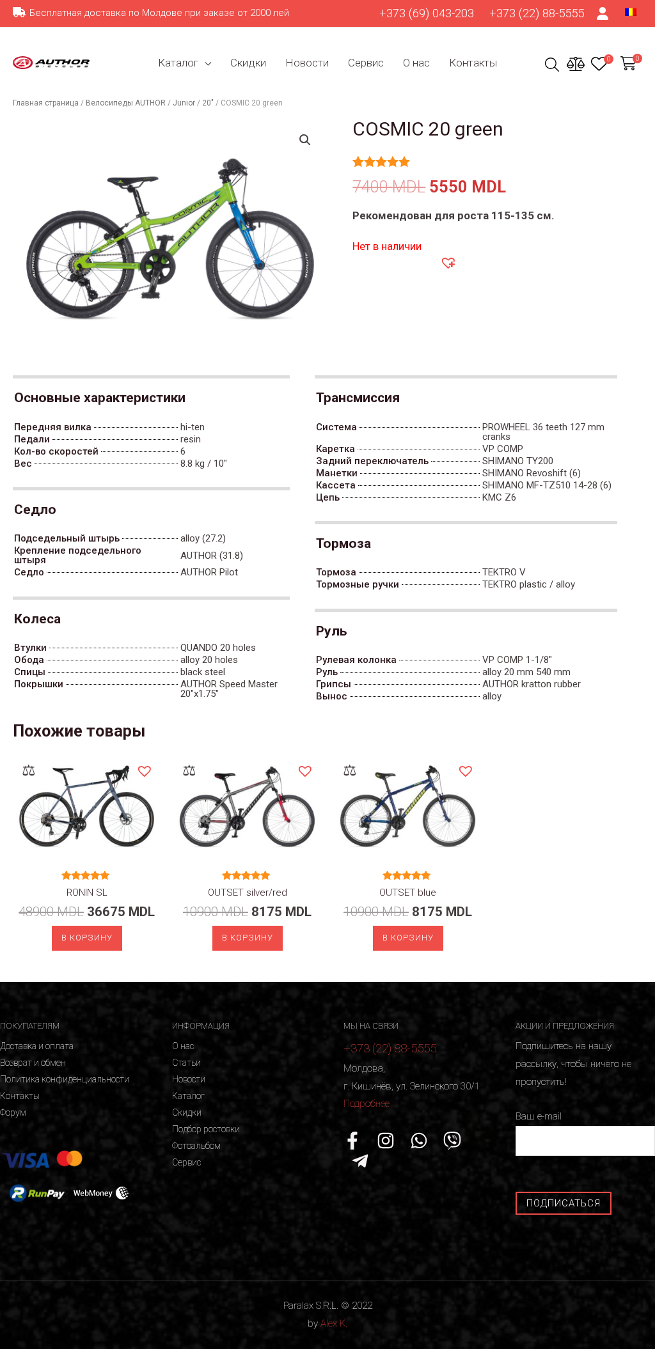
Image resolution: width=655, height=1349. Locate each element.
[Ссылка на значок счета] (603, 13)
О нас (416, 62)
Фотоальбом (196, 1146)
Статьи (186, 1062)
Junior (184, 102)
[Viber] (452, 1141)
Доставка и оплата (37, 1046)
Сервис (366, 62)
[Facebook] (352, 1141)
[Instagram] (386, 1141)
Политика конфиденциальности (64, 1079)
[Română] (630, 11)
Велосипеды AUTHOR (126, 102)
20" (208, 102)
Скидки (248, 62)
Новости (307, 62)
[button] (448, 262)
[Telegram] (360, 1161)
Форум (13, 1112)
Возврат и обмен (33, 1062)
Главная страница (46, 102)
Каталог (178, 62)
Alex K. (333, 1323)
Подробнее (366, 1103)
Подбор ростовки (206, 1129)
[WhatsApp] (419, 1141)
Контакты (473, 62)
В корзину (87, 937)
